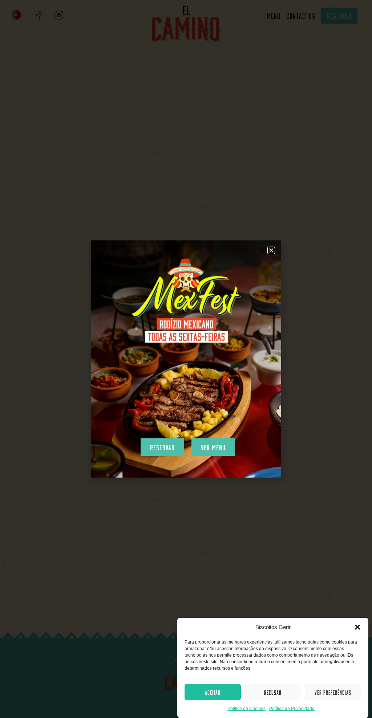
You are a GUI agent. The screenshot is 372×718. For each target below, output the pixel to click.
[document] (186, 359)
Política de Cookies (246, 708)
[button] (357, 627)
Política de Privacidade (292, 708)
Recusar (273, 692)
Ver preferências (333, 692)
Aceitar (213, 692)
